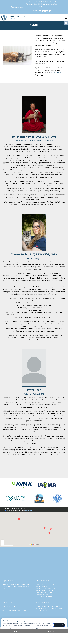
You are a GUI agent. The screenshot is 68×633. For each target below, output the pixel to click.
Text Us (51, 631)
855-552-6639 (18, 7)
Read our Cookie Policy (33, 629)
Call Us (18, 631)
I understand (59, 625)
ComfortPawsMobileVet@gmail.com (14, 610)
